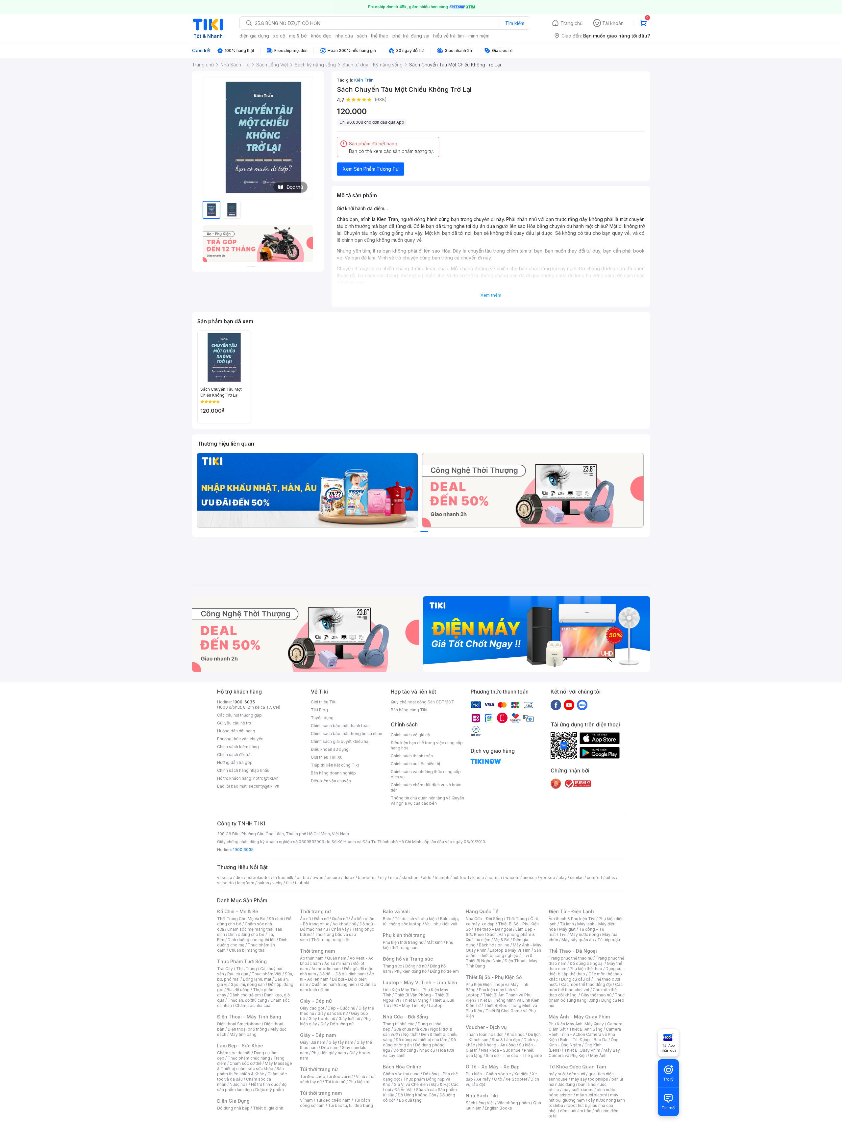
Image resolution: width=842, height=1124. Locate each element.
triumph (442, 877)
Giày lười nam (312, 1042)
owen (317, 877)
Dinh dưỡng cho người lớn (252, 939)
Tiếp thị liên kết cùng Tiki (335, 765)
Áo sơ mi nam (337, 963)
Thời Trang (516, 918)
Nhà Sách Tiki (482, 1095)
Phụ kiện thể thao (586, 968)
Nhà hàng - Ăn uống (497, 1044)
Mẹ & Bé (501, 939)
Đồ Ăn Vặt (403, 1089)
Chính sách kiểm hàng (238, 746)
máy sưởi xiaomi (591, 1094)
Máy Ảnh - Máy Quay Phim (579, 1016)
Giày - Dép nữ (316, 1001)
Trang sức (392, 966)
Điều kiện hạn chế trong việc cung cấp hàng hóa (427, 745)
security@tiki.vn (264, 786)
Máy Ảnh (598, 1055)
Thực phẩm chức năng (249, 1058)
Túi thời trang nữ (319, 1069)
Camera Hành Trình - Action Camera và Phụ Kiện (585, 1034)
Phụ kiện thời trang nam (418, 945)
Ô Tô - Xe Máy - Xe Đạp (493, 1066)
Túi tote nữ (335, 1081)
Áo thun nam (312, 958)
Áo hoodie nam (326, 968)
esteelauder (258, 877)
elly (383, 877)
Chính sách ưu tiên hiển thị (415, 763)
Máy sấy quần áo (577, 939)
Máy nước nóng (584, 934)
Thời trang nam (317, 951)
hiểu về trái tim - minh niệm (461, 35)
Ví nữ (360, 1076)
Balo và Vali (396, 911)
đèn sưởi (577, 1073)
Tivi (562, 934)
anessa (530, 877)
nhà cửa (344, 35)
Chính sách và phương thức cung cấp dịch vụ (426, 774)
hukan (263, 882)
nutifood (461, 877)
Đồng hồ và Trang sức (408, 959)
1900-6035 (244, 701)
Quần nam (336, 958)
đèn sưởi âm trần (575, 1110)
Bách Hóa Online (402, 1066)
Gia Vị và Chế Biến (411, 1084)
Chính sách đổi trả (234, 754)
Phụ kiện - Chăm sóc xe (488, 1073)
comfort (594, 877)
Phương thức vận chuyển (240, 738)
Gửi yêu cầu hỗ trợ (234, 723)
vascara (224, 877)
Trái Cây (225, 968)
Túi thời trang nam (321, 1093)
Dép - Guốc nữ (341, 1008)
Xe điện (521, 1073)
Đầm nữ (321, 918)
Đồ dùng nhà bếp (233, 1108)
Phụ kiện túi (359, 1081)
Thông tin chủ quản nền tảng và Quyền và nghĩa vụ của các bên (427, 800)
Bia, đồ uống (238, 989)
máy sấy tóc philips (589, 1079)
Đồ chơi (276, 918)
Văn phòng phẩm (513, 1102)
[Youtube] (569, 704)
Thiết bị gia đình (268, 1108)
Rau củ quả (237, 973)
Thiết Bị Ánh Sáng (586, 1029)
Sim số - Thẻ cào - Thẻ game (514, 1055)
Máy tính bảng (243, 1034)
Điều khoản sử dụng (330, 749)
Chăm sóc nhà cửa (252, 1005)
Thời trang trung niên (331, 939)
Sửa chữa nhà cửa (410, 1029)
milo (394, 877)
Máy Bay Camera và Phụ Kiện (584, 1053)
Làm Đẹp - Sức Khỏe (240, 1045)
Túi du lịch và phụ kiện (416, 918)
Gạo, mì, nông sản (248, 984)
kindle (478, 877)
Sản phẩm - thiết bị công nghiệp (503, 953)
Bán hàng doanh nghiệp (333, 772)
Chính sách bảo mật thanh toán (340, 725)
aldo (427, 877)
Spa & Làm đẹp (506, 1039)
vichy (277, 882)
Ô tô (498, 1079)
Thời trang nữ (315, 911)
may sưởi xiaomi (577, 1089)
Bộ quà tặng (410, 1100)
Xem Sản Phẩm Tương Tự (371, 169)
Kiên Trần (364, 80)
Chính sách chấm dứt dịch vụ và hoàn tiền (426, 787)
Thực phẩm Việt (267, 973)
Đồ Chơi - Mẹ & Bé (237, 911)
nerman (494, 877)
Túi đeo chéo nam (333, 1100)
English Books (498, 1108)
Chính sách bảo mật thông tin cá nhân (346, 733)
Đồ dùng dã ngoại (587, 963)
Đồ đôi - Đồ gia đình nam (342, 973)
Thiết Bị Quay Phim (582, 1050)
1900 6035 (243, 849)
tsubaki (302, 882)
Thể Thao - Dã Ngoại (573, 951)
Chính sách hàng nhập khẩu (243, 770)
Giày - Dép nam (318, 1035)
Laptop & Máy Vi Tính (510, 950)
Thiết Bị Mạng (415, 1000)
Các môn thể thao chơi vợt (586, 987)
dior (239, 877)
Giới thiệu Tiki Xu (326, 757)
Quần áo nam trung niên (334, 984)
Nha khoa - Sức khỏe (501, 1050)
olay (562, 877)
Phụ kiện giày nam (328, 1052)
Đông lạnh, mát (257, 979)
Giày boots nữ (322, 1018)
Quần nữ (340, 918)
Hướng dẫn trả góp (235, 762)
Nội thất (410, 1034)
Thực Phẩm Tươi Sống (242, 961)
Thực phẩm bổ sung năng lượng (587, 997)
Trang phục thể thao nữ (570, 958)
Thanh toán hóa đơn (485, 1034)
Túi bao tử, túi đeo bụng (350, 1105)
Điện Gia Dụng (233, 1101)
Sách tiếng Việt (480, 1102)
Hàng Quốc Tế (482, 911)
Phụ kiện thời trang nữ (403, 942)
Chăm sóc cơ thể (245, 1063)
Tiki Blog (319, 709)
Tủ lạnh (567, 923)
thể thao (379, 35)
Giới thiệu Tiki (323, 701)
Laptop (436, 1005)
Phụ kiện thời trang (404, 935)
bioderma (367, 877)
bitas (610, 877)
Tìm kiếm (514, 23)
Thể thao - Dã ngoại (493, 929)
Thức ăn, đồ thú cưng (247, 1000)
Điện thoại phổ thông (247, 1029)
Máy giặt (567, 929)
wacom (512, 877)
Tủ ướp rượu (608, 939)
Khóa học (516, 1034)
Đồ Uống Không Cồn (417, 1094)
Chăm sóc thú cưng (401, 1073)
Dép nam (329, 1047)
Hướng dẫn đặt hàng (236, 730)
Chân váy (340, 929)
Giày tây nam (341, 1042)
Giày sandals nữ (332, 1013)
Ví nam (306, 1100)
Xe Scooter (516, 1079)
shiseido (225, 882)
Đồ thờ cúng (404, 1050)
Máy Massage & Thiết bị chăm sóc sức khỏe (254, 1066)
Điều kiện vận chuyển (331, 780)
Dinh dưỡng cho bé (246, 934)
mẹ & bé (298, 35)
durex (349, 877)
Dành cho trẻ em (245, 994)
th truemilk (283, 877)
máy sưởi (557, 1073)
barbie (303, 877)
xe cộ (279, 35)
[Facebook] (556, 704)
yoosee (547, 877)
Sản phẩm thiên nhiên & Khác (250, 1071)
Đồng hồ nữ (416, 966)
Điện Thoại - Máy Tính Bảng (249, 1016)
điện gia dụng (254, 35)
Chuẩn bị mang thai (247, 950)
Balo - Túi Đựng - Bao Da (583, 1039)
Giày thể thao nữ (596, 994)
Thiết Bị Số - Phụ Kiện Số (494, 977)
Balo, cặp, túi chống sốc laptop (421, 921)
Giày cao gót (312, 1008)
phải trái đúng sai (410, 35)
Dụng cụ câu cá (575, 979)
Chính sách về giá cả (410, 734)
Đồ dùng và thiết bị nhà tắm (421, 1039)
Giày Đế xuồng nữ (337, 1023)
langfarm (245, 882)
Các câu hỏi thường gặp (239, 715)
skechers (411, 877)
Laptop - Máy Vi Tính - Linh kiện (420, 982)
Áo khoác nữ (344, 923)
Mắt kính (435, 942)
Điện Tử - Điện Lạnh (571, 911)
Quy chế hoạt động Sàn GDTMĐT (422, 701)
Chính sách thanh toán (412, 755)
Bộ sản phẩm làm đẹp (251, 1087)
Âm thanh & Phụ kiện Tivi (572, 918)
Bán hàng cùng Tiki (409, 709)
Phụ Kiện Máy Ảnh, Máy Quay (576, 1023)
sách (362, 35)
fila (289, 882)
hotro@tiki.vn (266, 778)
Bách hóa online (494, 944)
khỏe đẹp (321, 35)
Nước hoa (239, 1084)
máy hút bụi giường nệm (583, 1097)
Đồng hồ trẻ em (444, 971)
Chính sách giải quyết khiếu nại (340, 741)
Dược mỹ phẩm (269, 1089)
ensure (333, 877)
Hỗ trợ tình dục (264, 1084)
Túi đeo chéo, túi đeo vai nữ (326, 1076)
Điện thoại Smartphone (239, 1023)
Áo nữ (305, 918)
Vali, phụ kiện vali (441, 923)
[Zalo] (582, 704)
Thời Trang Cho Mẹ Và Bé (241, 918)
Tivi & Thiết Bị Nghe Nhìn (499, 958)
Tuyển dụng (322, 717)
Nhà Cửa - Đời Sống (405, 1016)
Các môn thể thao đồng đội (586, 984)
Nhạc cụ (427, 1050)
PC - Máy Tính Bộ (409, 1005)
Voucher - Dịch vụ (486, 1027)
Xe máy (483, 1079)
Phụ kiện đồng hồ (410, 971)
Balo (387, 918)
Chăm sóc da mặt (234, 1052)
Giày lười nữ (349, 1018)
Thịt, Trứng (246, 968)
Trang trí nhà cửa (398, 1023)
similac (576, 877)
